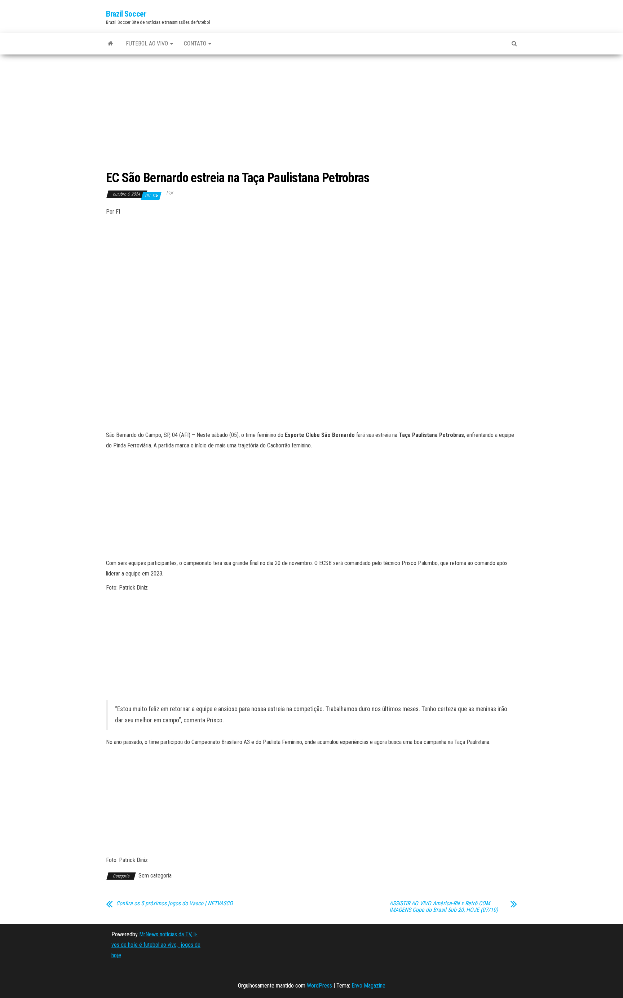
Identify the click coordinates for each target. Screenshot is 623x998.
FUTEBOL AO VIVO (147, 43)
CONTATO (196, 43)
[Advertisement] (311, 113)
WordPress (319, 985)
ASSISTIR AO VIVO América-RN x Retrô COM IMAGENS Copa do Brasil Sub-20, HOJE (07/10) (443, 906)
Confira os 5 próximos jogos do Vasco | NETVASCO (174, 903)
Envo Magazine (368, 985)
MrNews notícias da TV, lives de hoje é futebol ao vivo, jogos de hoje (155, 945)
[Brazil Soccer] (110, 43)
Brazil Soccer (126, 13)
